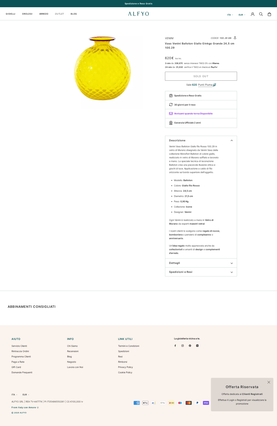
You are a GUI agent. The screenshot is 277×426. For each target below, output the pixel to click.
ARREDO (43, 14)
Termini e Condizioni (128, 346)
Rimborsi (122, 361)
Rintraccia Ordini (20, 351)
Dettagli (174, 262)
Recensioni (72, 351)
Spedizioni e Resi (180, 271)
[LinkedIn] (197, 345)
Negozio (71, 361)
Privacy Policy (125, 367)
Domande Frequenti (22, 372)
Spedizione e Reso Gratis (138, 3)
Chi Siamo (72, 346)
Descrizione (177, 140)
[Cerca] (261, 14)
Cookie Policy (125, 372)
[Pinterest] (190, 345)
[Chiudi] (268, 382)
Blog (69, 356)
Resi (120, 356)
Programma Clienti (21, 356)
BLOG (74, 14)
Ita (229, 14)
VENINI (169, 38)
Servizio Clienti (19, 346)
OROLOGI (27, 14)
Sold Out (201, 76)
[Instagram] (182, 345)
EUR (241, 14)
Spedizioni (123, 351)
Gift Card (16, 367)
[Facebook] (175, 345)
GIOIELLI (10, 14)
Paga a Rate (18, 361)
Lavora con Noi (75, 367)
